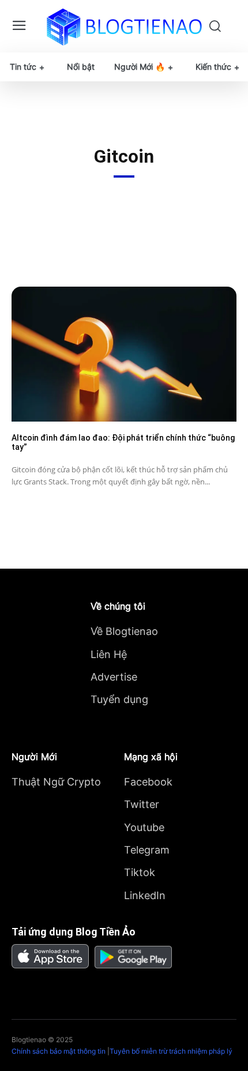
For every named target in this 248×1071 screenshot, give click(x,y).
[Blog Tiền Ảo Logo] (124, 26)
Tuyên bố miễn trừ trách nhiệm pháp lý (171, 1051)
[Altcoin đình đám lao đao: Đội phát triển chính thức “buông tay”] (124, 354)
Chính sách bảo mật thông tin (59, 1051)
